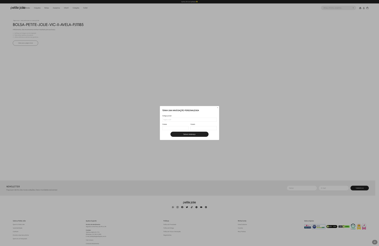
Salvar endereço (189, 134)
